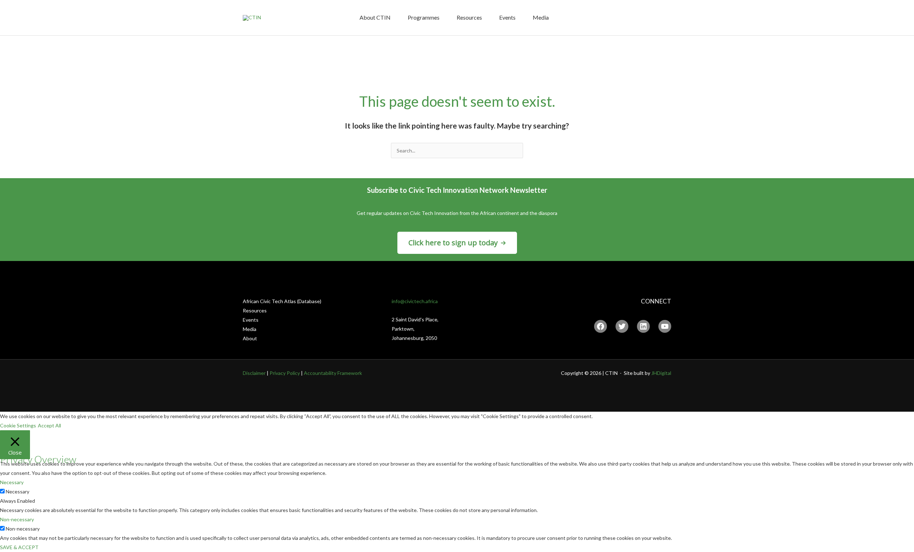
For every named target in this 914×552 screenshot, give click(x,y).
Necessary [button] (12, 482)
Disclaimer (254, 373)
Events (507, 17)
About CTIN (375, 17)
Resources (469, 17)
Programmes (424, 17)
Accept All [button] (49, 425)
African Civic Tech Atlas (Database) (282, 301)
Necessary (17, 491)
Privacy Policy (285, 373)
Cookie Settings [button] (18, 425)
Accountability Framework (333, 373)
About (250, 338)
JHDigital (661, 373)
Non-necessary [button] (17, 519)
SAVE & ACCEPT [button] (19, 547)
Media (541, 17)
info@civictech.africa (415, 301)
